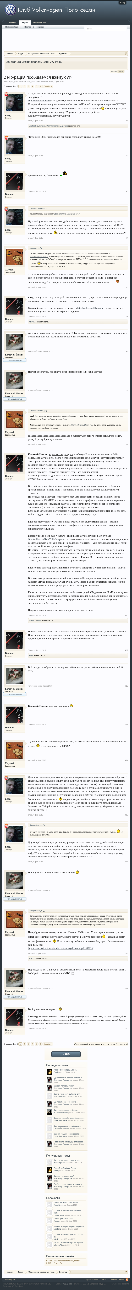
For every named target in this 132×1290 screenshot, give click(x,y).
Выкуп (121, 71)
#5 (127, 287)
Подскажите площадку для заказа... (69, 1142)
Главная (12, 22)
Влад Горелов (59, 1096)
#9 (127, 444)
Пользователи (39, 22)
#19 (126, 988)
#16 (126, 862)
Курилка (22, 81)
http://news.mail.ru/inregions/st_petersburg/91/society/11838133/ (60, 948)
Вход (122, 3)
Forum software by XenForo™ (27, 1284)
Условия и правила (120, 1284)
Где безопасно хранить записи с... (68, 1078)
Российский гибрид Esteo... (65, 1070)
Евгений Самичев (61, 1128)
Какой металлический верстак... (67, 1134)
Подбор (114, 71)
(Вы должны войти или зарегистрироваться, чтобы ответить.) (101, 1044)
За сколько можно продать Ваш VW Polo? (34, 62)
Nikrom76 (58, 1245)
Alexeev (57, 1221)
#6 (127, 317)
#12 (126, 686)
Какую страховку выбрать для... (67, 1094)
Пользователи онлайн (60, 1256)
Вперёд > (48, 86)
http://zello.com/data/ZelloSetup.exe (46, 539)
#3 (127, 191)
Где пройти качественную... (66, 1102)
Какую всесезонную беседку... (67, 1110)
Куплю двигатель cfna (63, 1219)
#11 (126, 650)
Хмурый (9, 269)
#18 (126, 953)
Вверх (121, 1280)
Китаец (42, 126)
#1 (127, 121)
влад (51, 81)
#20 (126, 1028)
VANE (56, 1239)
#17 (126, 890)
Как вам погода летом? (64, 1086)
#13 (126, 725)
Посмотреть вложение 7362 (67, 213)
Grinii (56, 1072)
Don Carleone (52, 126)
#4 (127, 238)
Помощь (104, 1280)
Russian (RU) (9, 1280)
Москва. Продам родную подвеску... (69, 1226)
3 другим (64, 126)
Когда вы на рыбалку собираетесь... (69, 1118)
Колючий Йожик (14, 354)
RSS (127, 1279)
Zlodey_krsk (59, 1215)
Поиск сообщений (13, 27)
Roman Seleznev (61, 1112)
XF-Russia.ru (17, 1286)
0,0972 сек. (67, 1284)
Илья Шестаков (60, 1120)
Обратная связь (92, 1280)
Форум (25, 23)
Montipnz (57, 1229)
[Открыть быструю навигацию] (126, 53)
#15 (126, 815)
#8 (127, 390)
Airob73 (57, 1205)
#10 (126, 615)
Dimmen (9, 194)
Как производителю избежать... (67, 1126)
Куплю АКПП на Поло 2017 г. (66, 1203)
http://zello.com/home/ (39, 100)
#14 (126, 760)
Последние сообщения (34, 27)
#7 (127, 352)
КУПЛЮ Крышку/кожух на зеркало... (69, 1242)
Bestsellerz (33, 126)
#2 (127, 156)
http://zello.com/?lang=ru (90, 308)
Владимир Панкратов (63, 1080)
